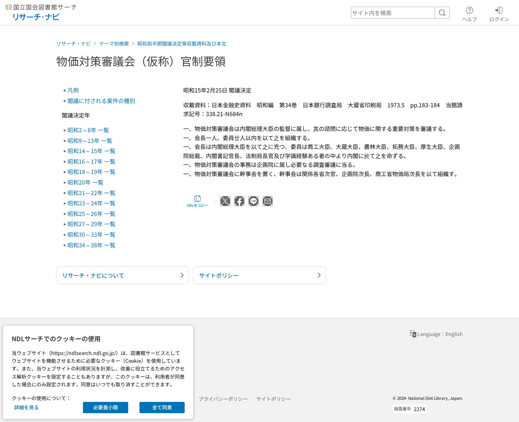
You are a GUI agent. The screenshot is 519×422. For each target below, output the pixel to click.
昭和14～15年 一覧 (91, 150)
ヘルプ (469, 19)
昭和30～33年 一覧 (91, 234)
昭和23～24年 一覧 (91, 203)
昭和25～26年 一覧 (91, 213)
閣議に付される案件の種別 (101, 100)
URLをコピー (197, 205)
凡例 (73, 90)
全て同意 (162, 407)
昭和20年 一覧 (85, 182)
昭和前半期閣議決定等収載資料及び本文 (181, 43)
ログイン (499, 19)
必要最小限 (105, 407)
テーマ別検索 (114, 43)
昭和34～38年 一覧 (91, 245)
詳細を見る (26, 407)
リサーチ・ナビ (73, 43)
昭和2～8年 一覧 (88, 130)
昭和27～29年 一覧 (91, 223)
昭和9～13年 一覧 (89, 140)
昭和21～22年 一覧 (91, 192)
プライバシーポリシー (223, 398)
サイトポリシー (273, 398)
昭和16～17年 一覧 (91, 161)
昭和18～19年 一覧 (91, 171)
